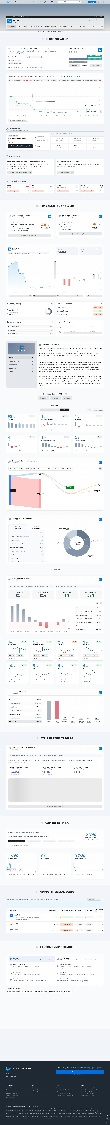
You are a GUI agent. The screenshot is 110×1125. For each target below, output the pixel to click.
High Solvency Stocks (88, 1093)
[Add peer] (103, 899)
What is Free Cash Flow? (69, 586)
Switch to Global (26, 904)
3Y (98, 911)
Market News (33, 2)
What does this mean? (74, 76)
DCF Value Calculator (63, 1093)
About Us (9, 1088)
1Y (96, 911)
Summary (12, 26)
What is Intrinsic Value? (39, 1088)
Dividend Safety (14, 326)
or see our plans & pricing (80, 1074)
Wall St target (16, 63)
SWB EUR (42, 991)
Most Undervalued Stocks (90, 1088)
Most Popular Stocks (88, 1095)
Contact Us (34, 1092)
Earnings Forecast (62, 314)
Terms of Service (12, 1095)
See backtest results (35, 67)
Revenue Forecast (62, 311)
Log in (100, 2)
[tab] (74, 65)
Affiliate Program (11, 1093)
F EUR (70, 991)
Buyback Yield (14, 333)
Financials (84, 26)
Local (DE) (91, 899)
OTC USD (14, 991)
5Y (101, 911)
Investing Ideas (44, 2)
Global (97, 899)
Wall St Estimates (51, 26)
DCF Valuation (24, 26)
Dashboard (15, 2)
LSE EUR (28, 991)
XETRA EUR (56, 991)
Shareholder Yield (16, 841)
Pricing (53, 2)
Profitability (64, 26)
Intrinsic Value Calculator (64, 1092)
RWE (57, 899)
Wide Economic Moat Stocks (91, 1090)
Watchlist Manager (96, 20)
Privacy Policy (11, 1097)
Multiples (36, 57)
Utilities (18, 253)
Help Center (35, 1090)
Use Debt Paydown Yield (21, 845)
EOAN (19, 899)
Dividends (94, 26)
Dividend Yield (14, 330)
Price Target (61, 307)
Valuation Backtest (62, 1090)
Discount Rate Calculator (64, 1095)
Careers (8, 1090)
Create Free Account (80, 1072)
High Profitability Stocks (89, 1092)
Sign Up (91, 2)
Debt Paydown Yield (66, 841)
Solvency (74, 26)
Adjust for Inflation (98, 410)
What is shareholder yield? (90, 840)
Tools (23, 2)
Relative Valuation (37, 26)
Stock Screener (61, 1088)
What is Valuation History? (18, 120)
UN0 (28, 899)
